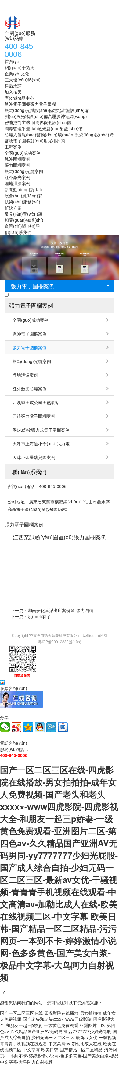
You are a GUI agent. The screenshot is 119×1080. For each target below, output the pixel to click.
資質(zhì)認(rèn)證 (22, 226)
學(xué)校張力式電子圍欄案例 (41, 430)
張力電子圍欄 (43, 104)
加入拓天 (13, 92)
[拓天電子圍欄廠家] (50, 23)
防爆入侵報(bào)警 (23, 134)
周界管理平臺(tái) (21, 128)
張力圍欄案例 (17, 165)
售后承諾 (13, 86)
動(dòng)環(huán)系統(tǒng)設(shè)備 (77, 134)
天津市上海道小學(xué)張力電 (41, 443)
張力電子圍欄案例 (33, 286)
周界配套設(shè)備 (53, 122)
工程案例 (13, 147)
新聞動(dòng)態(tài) (23, 189)
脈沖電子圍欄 (17, 104)
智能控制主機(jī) (20, 122)
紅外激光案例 (17, 177)
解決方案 (13, 208)
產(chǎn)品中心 (19, 98)
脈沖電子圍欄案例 (30, 334)
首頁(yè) (13, 61)
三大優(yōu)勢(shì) (23, 80)
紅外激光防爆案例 (30, 389)
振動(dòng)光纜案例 (24, 171)
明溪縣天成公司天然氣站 (36, 402)
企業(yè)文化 (17, 73)
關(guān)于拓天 (19, 67)
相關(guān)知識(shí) (24, 220)
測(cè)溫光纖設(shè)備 (26, 116)
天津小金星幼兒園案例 (34, 457)
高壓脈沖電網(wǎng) (67, 116)
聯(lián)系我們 (18, 232)
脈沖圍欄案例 (17, 159)
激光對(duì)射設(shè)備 (60, 128)
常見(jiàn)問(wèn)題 (23, 214)
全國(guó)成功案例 (23, 153)
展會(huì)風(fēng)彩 (23, 195)
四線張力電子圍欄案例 (34, 416)
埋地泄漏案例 (17, 183)
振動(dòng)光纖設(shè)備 (29, 110)
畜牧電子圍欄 (17, 141)
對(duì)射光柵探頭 (47, 141)
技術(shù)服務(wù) (22, 202)
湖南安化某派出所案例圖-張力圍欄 (60, 610)
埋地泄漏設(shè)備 (71, 110)
